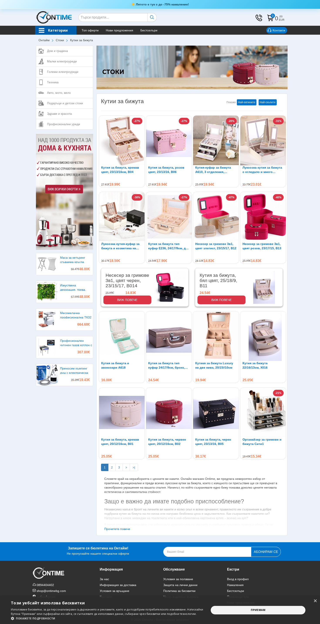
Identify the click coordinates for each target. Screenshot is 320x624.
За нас (104, 579)
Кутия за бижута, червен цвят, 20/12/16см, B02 (167, 442)
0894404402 (45, 585)
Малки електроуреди (62, 61)
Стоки (60, 40)
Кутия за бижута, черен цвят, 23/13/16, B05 (213, 442)
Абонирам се (266, 552)
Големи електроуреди (62, 72)
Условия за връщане (114, 591)
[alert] (160, 610)
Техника (53, 82)
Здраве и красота (59, 113)
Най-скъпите (268, 102)
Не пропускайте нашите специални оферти (98, 550)
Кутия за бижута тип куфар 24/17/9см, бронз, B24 (166, 365)
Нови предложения (119, 30)
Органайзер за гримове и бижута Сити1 (262, 442)
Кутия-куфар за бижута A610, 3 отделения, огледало (213, 170)
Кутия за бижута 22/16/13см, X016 (255, 365)
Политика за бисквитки (179, 591)
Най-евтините (246, 102)
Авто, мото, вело (59, 92)
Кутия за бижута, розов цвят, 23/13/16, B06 (166, 170)
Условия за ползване (178, 579)
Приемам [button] (258, 610)
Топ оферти (90, 30)
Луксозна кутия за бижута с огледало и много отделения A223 (262, 170)
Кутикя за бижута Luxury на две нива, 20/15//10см (214, 365)
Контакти (279, 30)
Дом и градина (57, 51)
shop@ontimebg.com (51, 591)
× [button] (315, 601)
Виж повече (127, 300)
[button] (107, 618)
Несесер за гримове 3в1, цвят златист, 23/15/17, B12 (215, 246)
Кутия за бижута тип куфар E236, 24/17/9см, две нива (168, 246)
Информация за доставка (118, 585)
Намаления (235, 585)
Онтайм (44, 40)
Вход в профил (238, 579)
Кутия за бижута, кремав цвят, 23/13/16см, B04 (120, 170)
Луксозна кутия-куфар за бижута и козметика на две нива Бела (120, 246)
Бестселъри (148, 30)
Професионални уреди (63, 124)
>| (134, 467)
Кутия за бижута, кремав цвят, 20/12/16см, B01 (120, 442)
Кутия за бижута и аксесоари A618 (115, 365)
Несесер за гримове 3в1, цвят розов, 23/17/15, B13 (262, 246)
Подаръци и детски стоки (65, 103)
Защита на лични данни (180, 585)
